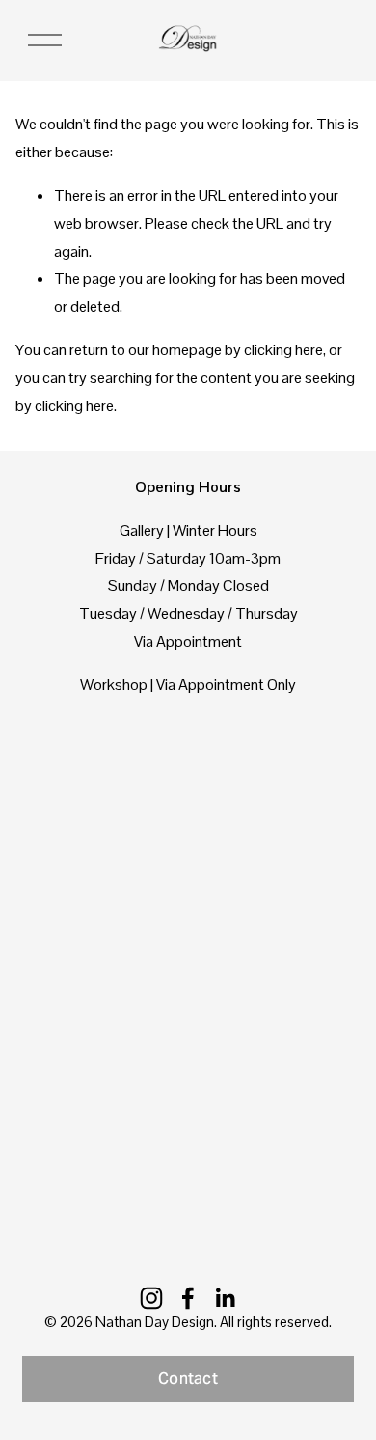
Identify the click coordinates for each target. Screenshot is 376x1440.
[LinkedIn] (224, 1298)
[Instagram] (151, 1298)
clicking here (283, 350)
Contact (188, 1379)
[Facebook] (188, 1298)
